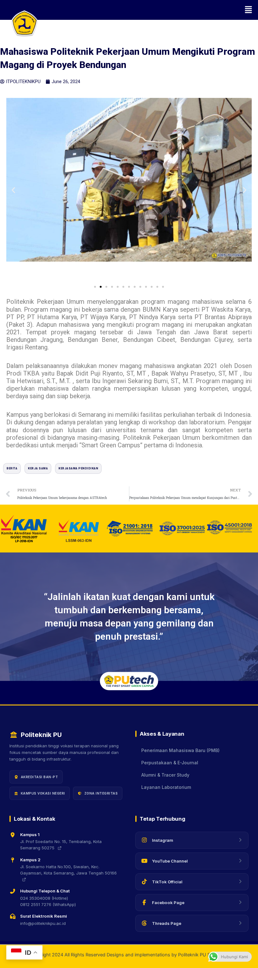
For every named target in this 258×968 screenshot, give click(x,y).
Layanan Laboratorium (166, 787)
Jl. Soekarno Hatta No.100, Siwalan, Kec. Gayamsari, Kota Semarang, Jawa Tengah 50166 (68, 869)
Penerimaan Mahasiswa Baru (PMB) (180, 750)
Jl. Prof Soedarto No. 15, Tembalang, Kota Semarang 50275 (61, 844)
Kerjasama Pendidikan (78, 468)
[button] (148, 10)
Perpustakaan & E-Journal (169, 762)
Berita (12, 468)
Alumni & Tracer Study (165, 775)
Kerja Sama (38, 468)
